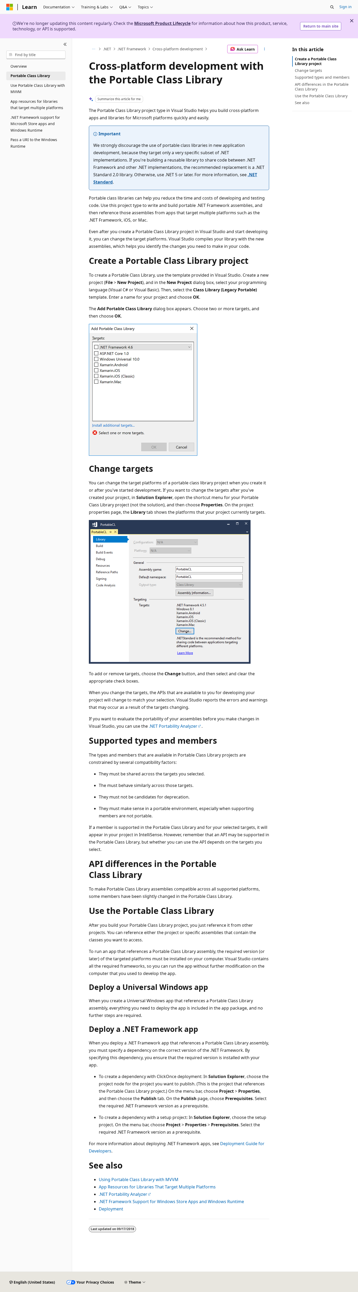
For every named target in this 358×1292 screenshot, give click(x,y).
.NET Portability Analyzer (173, 726)
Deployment (111, 1209)
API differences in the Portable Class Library (322, 87)
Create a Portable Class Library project (316, 61)
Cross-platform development (178, 48)
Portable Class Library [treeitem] (30, 75)
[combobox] (36, 55)
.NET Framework (131, 48)
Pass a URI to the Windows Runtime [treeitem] (33, 143)
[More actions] (264, 49)
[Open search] (332, 7)
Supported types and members (322, 77)
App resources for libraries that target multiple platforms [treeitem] (36, 104)
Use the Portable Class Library (321, 95)
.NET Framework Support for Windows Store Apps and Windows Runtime (171, 1201)
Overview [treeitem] (18, 66)
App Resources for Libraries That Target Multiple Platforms (157, 1187)
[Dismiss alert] (352, 21)
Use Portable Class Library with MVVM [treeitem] (37, 88)
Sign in (345, 6)
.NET (107, 48)
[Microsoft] (9, 7)
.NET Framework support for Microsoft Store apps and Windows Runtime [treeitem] (35, 124)
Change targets (308, 70)
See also (302, 102)
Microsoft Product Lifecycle (162, 23)
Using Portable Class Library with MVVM (138, 1179)
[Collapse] (65, 44)
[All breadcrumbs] (93, 49)
